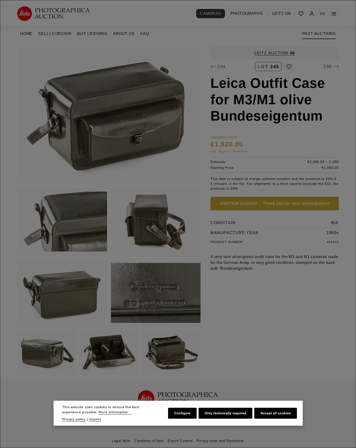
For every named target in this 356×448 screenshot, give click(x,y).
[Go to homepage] (53, 13)
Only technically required (225, 413)
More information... (115, 412)
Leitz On (281, 13)
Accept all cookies (275, 413)
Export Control (180, 441)
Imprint (95, 419)
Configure (182, 413)
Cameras (210, 13)
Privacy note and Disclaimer (220, 441)
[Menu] (334, 13)
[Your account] (312, 13)
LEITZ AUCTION (274, 53)
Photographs (246, 13)
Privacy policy (74, 419)
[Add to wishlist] (288, 66)
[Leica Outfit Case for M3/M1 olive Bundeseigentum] (109, 115)
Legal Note (121, 441)
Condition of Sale (149, 441)
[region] (109, 210)
